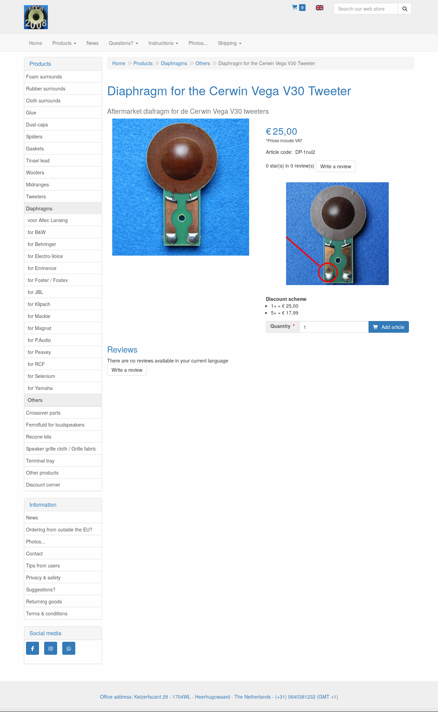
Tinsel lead (38, 160)
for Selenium (41, 375)
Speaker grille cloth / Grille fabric (61, 448)
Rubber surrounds (45, 88)
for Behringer (42, 244)
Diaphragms (39, 208)
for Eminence (42, 268)
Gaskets (35, 148)
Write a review (335, 166)
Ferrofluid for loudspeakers (55, 424)
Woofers (35, 172)
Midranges (37, 184)
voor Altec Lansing (48, 220)
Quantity (280, 325)
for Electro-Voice (45, 256)
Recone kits (38, 436)
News (32, 517)
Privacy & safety (43, 577)
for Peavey (39, 351)
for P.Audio (39, 339)
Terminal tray (40, 460)
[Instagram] (50, 648)
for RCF (36, 363)
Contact (34, 553)
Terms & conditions (46, 613)
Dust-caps (37, 124)
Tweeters (36, 196)
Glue (31, 112)
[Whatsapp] (68, 648)
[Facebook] (32, 648)
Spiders (34, 136)
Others (35, 399)
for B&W (37, 232)
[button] (319, 7)
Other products (42, 472)
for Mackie (39, 315)
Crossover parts (43, 412)
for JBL (35, 292)
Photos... (35, 541)
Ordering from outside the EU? (59, 529)
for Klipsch (39, 303)
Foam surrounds (44, 76)
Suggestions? (40, 589)
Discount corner (43, 484)
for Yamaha (40, 387)
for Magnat (39, 327)
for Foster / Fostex (48, 280)
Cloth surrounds (43, 100)
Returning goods (44, 601)
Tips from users (43, 565)
